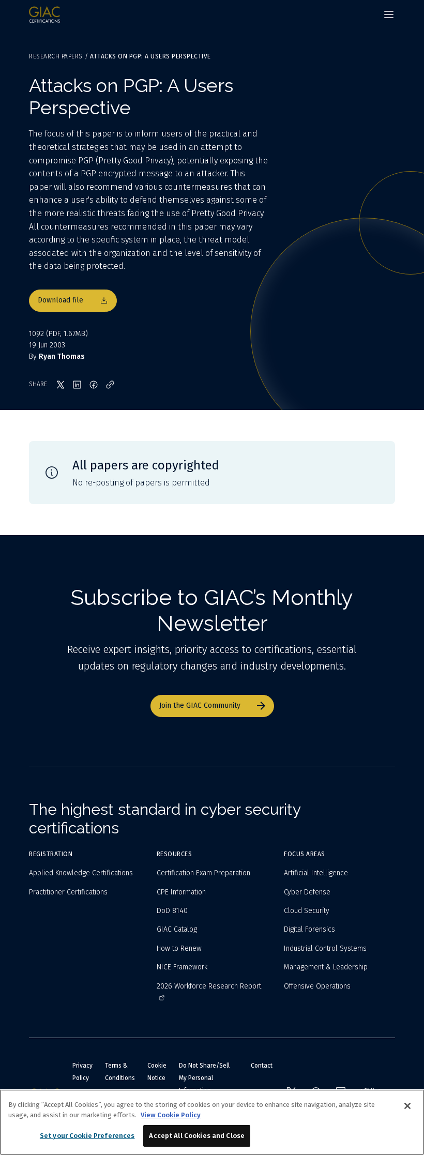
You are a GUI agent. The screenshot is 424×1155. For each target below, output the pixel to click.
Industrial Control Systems (325, 948)
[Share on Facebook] (93, 384)
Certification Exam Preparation (203, 873)
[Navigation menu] (389, 14)
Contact (261, 1065)
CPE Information (181, 892)
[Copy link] (110, 384)
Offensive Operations (317, 986)
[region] (212, 1122)
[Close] (407, 1106)
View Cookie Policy (171, 1115)
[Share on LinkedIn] (77, 384)
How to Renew (179, 948)
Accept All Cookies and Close (197, 1135)
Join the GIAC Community (199, 705)
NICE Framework (182, 967)
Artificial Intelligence (316, 873)
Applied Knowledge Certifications (81, 873)
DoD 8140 (172, 910)
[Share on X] (60, 384)
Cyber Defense (307, 892)
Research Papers (56, 56)
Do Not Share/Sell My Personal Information (204, 1078)
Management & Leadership (326, 967)
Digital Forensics (309, 929)
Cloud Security (306, 910)
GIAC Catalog (177, 929)
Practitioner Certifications (68, 892)
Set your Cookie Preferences (87, 1135)
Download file (60, 300)
